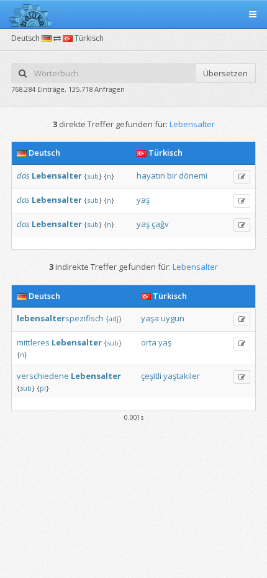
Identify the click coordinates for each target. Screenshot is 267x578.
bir (172, 175)
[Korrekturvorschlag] (241, 177)
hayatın (151, 175)
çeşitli (151, 375)
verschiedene (43, 375)
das (23, 175)
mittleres (33, 342)
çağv (160, 223)
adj (114, 318)
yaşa (150, 318)
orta (148, 342)
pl (43, 388)
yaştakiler (181, 375)
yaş (143, 199)
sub (93, 175)
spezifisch (60, 318)
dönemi (193, 175)
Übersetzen (225, 73)
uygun (172, 318)
